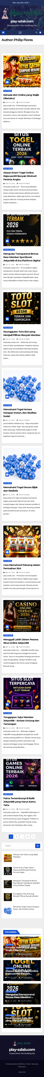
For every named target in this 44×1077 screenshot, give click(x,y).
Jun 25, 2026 (10, 339)
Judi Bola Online (9, 249)
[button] (36, 32)
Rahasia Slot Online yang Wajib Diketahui (20, 949)
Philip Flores (24, 102)
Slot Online (7, 90)
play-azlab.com (22, 21)
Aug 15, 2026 (10, 183)
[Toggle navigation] (20, 32)
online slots (22, 1072)
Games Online (8, 794)
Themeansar (22, 1067)
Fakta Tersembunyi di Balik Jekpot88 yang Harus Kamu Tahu (19, 802)
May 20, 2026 (10, 572)
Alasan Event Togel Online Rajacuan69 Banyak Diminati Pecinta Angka (19, 176)
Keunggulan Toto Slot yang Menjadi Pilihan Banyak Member (19, 1020)
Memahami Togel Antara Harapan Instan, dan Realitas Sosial (19, 413)
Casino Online (8, 635)
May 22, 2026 (10, 420)
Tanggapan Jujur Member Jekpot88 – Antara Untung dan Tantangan (21, 720)
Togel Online (8, 168)
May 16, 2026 (10, 647)
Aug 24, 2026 (10, 102)
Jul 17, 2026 (9, 264)
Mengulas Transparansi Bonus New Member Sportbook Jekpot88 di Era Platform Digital (21, 257)
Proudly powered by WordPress (16, 1064)
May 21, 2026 (10, 495)
